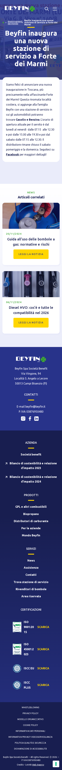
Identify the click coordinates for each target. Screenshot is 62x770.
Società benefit (31, 454)
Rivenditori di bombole (31, 589)
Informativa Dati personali (30, 731)
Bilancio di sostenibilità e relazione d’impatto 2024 (33, 479)
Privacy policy (30, 713)
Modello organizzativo (30, 719)
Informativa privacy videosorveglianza (30, 737)
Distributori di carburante (31, 521)
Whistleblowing (30, 707)
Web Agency (38, 765)
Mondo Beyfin (31, 535)
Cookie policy (30, 725)
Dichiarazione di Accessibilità (30, 749)
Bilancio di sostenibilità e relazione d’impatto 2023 (33, 466)
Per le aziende (31, 528)
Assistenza (31, 567)
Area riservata (31, 596)
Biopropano (31, 514)
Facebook (12, 154)
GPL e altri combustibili (31, 506)
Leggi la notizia (31, 254)
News (31, 560)
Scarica (43, 627)
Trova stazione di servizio (31, 582)
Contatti (31, 574)
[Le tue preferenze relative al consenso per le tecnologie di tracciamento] (56, 764)
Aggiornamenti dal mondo (15, 22)
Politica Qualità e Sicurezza (30, 743)
